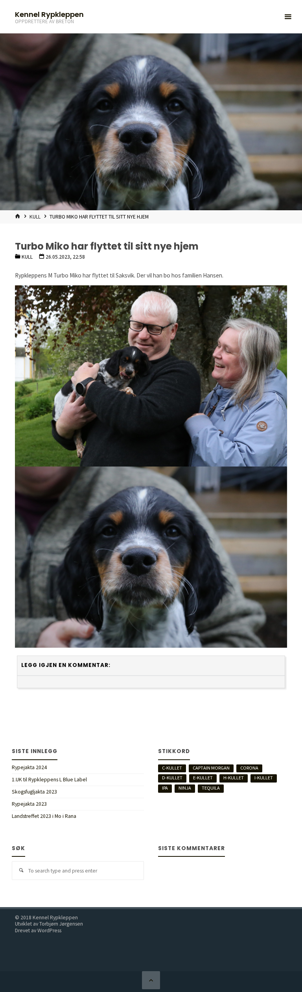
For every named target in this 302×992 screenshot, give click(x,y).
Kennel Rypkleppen (49, 14)
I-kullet (263, 778)
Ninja (185, 788)
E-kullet (203, 778)
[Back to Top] (151, 980)
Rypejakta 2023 (29, 804)
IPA (165, 788)
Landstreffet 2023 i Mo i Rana (44, 816)
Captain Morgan (211, 768)
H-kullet (233, 778)
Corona (249, 768)
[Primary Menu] (288, 16)
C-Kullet (172, 768)
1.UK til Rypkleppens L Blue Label (49, 779)
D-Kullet (172, 778)
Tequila (211, 788)
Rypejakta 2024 (29, 767)
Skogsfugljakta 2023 (34, 791)
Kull (35, 216)
